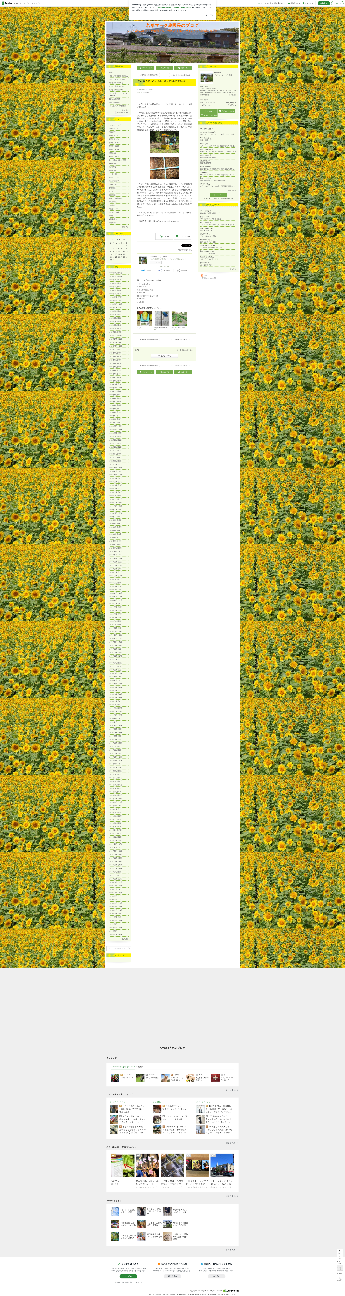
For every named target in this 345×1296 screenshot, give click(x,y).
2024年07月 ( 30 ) (115, 360)
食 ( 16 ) (111, 191)
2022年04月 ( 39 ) (115, 454)
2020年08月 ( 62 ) (115, 524)
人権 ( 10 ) (112, 132)
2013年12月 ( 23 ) (115, 802)
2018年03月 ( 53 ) (115, 624)
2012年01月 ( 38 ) (115, 882)
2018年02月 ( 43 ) (115, 628)
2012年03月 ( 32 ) (115, 875)
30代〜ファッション (204, 1102)
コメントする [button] (184, 236)
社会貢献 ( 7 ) (113, 205)
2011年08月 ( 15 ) (115, 900)
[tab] (123, 1067)
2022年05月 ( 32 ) (115, 450)
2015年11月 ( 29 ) (115, 722)
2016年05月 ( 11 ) (115, 701)
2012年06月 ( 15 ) (115, 865)
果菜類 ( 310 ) (114, 150)
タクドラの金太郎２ (209, 259)
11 (116, 251)
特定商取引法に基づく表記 (220, 1294)
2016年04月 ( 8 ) (115, 705)
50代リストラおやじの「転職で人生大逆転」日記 (218, 152)
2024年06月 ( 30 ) (115, 363)
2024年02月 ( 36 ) (115, 377)
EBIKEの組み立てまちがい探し (148, 296)
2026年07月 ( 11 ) (115, 276)
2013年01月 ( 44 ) (115, 841)
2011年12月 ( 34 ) (115, 886)
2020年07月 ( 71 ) (115, 527)
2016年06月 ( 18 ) (115, 698)
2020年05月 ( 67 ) (115, 534)
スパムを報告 (156, 1294)
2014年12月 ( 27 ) (115, 760)
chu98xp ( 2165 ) (115, 125)
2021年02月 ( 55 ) (115, 503)
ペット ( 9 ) (113, 174)
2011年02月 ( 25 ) (115, 921)
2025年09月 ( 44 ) (115, 311)
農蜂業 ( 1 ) (113, 216)
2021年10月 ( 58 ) (115, 475)
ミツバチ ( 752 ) (114, 129)
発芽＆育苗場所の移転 (145, 290)
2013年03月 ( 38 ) (115, 833)
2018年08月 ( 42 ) (115, 607)
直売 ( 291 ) (113, 170)
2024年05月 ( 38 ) (115, 367)
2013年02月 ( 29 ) (115, 837)
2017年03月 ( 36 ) (115, 666)
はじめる (128, 1276)
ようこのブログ (206, 265)
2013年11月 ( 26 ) (115, 806)
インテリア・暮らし (117, 1102)
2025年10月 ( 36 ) (115, 308)
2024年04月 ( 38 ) (115, 370)
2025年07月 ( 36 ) (115, 318)
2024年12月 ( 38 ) (115, 342)
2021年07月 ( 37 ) (115, 485)
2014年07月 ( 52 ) (115, 778)
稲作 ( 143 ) (113, 167)
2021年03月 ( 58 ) (115, 499)
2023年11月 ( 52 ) (115, 388)
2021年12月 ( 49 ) (115, 468)
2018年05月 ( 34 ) (115, 618)
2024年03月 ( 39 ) (115, 374)
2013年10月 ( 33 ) (115, 809)
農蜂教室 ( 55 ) (114, 136)
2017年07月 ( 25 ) (115, 652)
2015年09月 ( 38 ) (115, 729)
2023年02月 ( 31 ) (115, 419)
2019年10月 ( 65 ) (115, 558)
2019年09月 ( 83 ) (115, 562)
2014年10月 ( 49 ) (115, 767)
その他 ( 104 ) (114, 212)
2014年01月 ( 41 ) (115, 799)
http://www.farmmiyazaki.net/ (166, 221)
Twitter (148, 270)
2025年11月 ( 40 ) (115, 304)
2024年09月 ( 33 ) (115, 353)
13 (121, 251)
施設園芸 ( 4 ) (113, 219)
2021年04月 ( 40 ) (115, 496)
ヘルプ (236, 1294)
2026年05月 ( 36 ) (115, 283)
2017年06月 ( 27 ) (115, 656)
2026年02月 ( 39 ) (115, 294)
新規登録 (323, 3)
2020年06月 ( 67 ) (115, 531)
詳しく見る (172, 1276)
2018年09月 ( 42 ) (115, 604)
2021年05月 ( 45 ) (115, 492)
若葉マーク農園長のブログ (172, 25)
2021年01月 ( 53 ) (115, 506)
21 (124, 254)
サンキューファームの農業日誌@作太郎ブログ (217, 175)
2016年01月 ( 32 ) (115, 715)
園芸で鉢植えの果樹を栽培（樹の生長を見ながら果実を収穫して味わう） (218, 169)
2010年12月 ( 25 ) (115, 928)
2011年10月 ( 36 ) (115, 893)
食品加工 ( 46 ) (114, 177)
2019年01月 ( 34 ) (115, 590)
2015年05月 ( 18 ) (115, 743)
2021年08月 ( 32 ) (115, 482)
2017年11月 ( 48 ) (115, 639)
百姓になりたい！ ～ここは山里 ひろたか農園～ (218, 134)
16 (111, 254)
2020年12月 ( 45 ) (115, 510)
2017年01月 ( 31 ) (115, 673)
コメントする (165, 356)
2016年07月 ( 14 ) (115, 694)
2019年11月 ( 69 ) (115, 555)
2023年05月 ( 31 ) (115, 409)
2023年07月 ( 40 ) (115, 402)
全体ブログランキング (207, 102)
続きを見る (232, 95)
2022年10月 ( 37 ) (115, 433)
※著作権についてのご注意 (208, 278)
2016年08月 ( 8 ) (115, 691)
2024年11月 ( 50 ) (115, 346)
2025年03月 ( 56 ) (115, 332)
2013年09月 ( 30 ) (115, 813)
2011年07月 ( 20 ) (115, 903)
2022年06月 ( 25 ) (115, 447)
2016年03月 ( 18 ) (115, 708)
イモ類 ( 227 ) (114, 157)
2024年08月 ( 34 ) (115, 356)
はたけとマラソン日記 (208, 242)
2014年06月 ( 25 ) (115, 781)
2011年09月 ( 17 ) (115, 896)
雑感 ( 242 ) (113, 223)
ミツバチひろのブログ (208, 253)
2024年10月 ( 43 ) (115, 349)
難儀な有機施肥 (114, 102)
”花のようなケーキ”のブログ (211, 248)
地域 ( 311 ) (113, 184)
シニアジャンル (205, 105)
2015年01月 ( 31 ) (115, 757)
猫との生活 (157, 1102)
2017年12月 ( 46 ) (115, 635)
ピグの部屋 (228, 75)
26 (119, 257)
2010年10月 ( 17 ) (115, 934)
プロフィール (218, 75)
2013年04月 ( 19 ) (115, 830)
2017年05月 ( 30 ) (115, 659)
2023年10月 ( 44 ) (115, 391)
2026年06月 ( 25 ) (115, 280)
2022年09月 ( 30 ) (115, 436)
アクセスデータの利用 (198, 1294)
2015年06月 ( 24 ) (115, 740)
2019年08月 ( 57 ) (115, 565)
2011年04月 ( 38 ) (115, 914)
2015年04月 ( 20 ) (115, 746)
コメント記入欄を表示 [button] (185, 350)
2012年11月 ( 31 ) (115, 847)
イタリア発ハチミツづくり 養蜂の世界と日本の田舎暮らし (218, 225)
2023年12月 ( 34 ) (115, 384)
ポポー (111, 72)
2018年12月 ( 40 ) (115, 593)
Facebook (166, 270)
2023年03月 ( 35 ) (115, 416)
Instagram (184, 270)
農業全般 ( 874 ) (114, 139)
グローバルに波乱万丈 (208, 236)
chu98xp (147, 92)
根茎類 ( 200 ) (114, 146)
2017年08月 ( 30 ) (115, 649)
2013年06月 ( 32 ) (115, 823)
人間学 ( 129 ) (113, 209)
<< (113, 239)
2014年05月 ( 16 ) (115, 785)
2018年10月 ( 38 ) (115, 600)
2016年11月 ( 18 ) (115, 680)
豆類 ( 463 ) (113, 153)
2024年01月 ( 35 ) (115, 381)
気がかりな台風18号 (116, 90)
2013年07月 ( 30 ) (115, 820)
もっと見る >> (142, 302)
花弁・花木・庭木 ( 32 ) (117, 160)
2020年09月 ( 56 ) (115, 520)
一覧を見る (232, 190)
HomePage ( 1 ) (114, 181)
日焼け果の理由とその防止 (118, 76)
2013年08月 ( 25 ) (115, 816)
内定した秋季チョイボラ (117, 79)
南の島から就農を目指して (210, 157)
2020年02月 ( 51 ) (115, 544)
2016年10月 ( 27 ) (115, 684)
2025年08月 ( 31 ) (115, 315)
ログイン (337, 3)
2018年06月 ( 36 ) (115, 614)
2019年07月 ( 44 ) (115, 569)
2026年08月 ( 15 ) (115, 273)
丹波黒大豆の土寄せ (116, 83)
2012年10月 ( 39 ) (115, 851)
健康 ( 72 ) (112, 195)
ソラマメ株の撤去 (143, 284)
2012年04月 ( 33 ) (115, 872)
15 (126, 251)
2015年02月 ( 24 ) (115, 753)
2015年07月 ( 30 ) (115, 736)
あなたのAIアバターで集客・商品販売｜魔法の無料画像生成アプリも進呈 (218, 186)
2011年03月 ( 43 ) (115, 917)
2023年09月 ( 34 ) (115, 395)
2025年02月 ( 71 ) (115, 335)
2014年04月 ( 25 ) (115, 788)
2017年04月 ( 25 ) (115, 663)
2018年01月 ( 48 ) (115, 632)
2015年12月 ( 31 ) (115, 719)
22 (126, 254)
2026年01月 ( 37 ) (115, 297)
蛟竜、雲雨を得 (206, 140)
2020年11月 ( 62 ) (115, 513)
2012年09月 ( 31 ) (115, 854)
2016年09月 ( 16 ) (115, 687)
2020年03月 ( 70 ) (115, 541)
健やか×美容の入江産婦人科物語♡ (213, 180)
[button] (340, 1278)
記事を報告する (186, 250)
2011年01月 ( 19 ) (115, 924)
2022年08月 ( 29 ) (115, 440)
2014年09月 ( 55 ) (115, 771)
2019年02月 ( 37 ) (115, 586)
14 (124, 251)
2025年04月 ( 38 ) (115, 329)
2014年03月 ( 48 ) (115, 792)
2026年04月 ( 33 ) (115, 287)
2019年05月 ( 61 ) (115, 576)
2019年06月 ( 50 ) (115, 572)
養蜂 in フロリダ (206, 230)
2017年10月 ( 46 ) (115, 642)
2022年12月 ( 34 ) (115, 426)
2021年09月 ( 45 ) (115, 478)
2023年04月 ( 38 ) (115, 412)
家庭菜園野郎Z (205, 163)
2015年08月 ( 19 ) (115, 733)
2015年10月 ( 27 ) (115, 725)
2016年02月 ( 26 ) (115, 712)
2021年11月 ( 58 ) (115, 471)
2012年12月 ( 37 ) (115, 844)
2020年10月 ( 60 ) (115, 517)
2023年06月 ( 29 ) (115, 405)
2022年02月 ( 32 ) (115, 461)
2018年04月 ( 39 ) (115, 621)
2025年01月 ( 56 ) (115, 339)
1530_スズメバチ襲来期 (117, 106)
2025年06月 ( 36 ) (115, 322)
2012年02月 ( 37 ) (115, 879)
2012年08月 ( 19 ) (115, 858)
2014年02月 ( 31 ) (115, 795)
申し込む (216, 1276)
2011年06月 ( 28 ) (115, 907)
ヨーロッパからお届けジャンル (123, 1067)
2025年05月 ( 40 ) (115, 325)
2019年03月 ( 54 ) (115, 583)
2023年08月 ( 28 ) (115, 398)
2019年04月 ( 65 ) (115, 579)
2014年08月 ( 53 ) (115, 774)
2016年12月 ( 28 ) (115, 677)
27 (121, 257)
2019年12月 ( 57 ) (115, 551)
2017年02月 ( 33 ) (115, 670)
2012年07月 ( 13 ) (115, 861)
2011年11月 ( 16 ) (115, 889)
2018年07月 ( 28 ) (115, 611)
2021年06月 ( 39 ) (115, 489)
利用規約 (182, 1294)
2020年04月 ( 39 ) (115, 537)
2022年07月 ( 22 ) (115, 443)
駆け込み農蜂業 (114, 99)
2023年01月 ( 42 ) (115, 423)
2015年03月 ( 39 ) (115, 750)
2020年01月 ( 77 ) (115, 548)
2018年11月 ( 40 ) (115, 597)
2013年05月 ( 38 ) (115, 827)
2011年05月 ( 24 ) (115, 910)
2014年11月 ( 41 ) (115, 764)
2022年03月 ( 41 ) (115, 457)
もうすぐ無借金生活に (117, 86)
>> (124, 239)
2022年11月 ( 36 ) (115, 430)
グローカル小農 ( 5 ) (116, 198)
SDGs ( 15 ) (113, 202)
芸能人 (140, 1067)
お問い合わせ (170, 1294)
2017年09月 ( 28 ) (115, 645)
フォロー (157, 262)
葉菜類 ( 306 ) (114, 143)
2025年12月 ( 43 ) (115, 301)
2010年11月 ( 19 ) (115, 931)
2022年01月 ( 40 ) (115, 464)
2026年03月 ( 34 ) (115, 290)
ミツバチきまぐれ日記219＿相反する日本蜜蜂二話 (161, 81)
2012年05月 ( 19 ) (115, 868)
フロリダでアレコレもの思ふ (210, 219)
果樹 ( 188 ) (113, 163)
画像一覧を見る (123, 113)
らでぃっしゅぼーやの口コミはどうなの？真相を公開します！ (218, 146)
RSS (205, 276)
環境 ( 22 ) (112, 188)
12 (119, 251)
